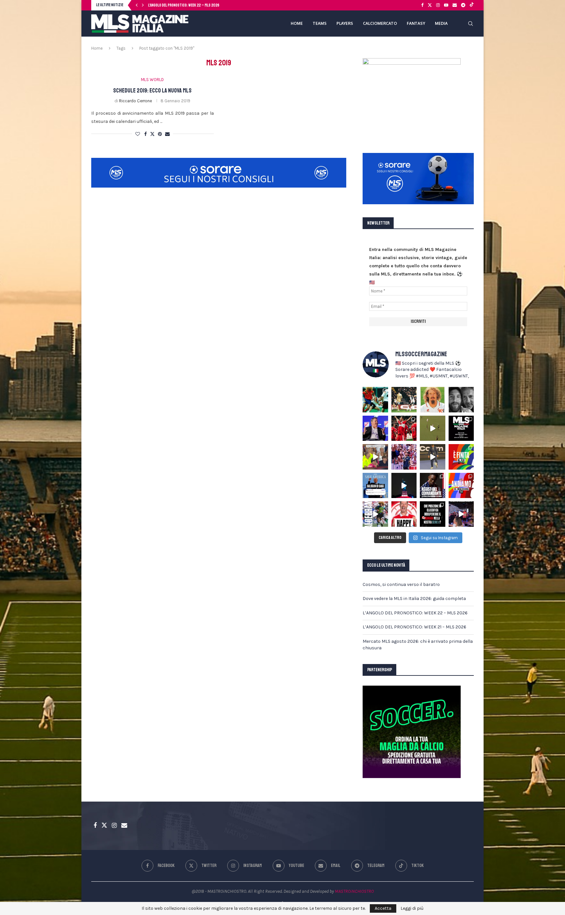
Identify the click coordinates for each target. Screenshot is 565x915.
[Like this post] (137, 134)
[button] (136, 5)
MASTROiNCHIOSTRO (354, 891)
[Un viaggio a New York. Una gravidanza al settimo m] (432, 485)
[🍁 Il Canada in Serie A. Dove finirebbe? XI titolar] (432, 514)
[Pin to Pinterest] (160, 134)
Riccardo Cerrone (135, 100)
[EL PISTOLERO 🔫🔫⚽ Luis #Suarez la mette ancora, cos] (432, 428)
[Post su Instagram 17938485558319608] (461, 428)
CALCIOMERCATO (380, 23)
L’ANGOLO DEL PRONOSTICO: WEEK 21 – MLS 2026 (183, 5)
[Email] (455, 5)
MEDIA (441, 23)
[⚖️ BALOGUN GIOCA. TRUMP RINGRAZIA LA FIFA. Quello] (375, 485)
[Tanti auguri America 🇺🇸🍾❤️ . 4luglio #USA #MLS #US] (404, 485)
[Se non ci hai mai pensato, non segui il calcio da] (375, 457)
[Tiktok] (472, 5)
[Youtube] (446, 5)
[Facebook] (422, 5)
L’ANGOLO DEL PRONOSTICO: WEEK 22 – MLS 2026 (415, 613)
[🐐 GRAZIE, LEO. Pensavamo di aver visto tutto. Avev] (404, 457)
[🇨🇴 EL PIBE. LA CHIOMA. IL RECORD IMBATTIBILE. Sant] (375, 514)
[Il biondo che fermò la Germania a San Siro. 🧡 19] (375, 399)
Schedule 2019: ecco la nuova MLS (152, 90)
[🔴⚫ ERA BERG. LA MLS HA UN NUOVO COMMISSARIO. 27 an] (375, 428)
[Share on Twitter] (152, 134)
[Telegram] (463, 5)
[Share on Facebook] (145, 134)
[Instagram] (438, 5)
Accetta (383, 908)
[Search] (470, 23)
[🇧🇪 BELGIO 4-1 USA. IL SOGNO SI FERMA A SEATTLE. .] (461, 457)
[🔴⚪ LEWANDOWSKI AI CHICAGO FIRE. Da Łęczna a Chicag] (404, 514)
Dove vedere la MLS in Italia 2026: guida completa (414, 598)
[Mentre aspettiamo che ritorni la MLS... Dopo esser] (432, 457)
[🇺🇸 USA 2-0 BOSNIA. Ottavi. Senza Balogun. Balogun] (461, 485)
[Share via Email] (167, 134)
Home (97, 48)
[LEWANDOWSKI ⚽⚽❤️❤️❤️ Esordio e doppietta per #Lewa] (404, 428)
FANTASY (416, 23)
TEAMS (320, 23)
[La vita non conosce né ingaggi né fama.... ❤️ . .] (461, 399)
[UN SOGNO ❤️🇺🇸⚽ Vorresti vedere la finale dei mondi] (461, 514)
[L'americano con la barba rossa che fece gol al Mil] (432, 399)
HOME (297, 23)
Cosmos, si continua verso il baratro (401, 584)
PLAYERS (344, 23)
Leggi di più (412, 908)
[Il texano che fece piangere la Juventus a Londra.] (404, 399)
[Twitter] (430, 5)
